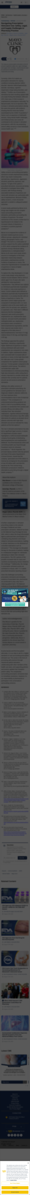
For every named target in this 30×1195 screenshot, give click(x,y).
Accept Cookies (15, 1192)
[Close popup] (26, 590)
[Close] (28, 1163)
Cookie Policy (13, 1180)
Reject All (15, 1187)
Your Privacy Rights (15, 1183)
